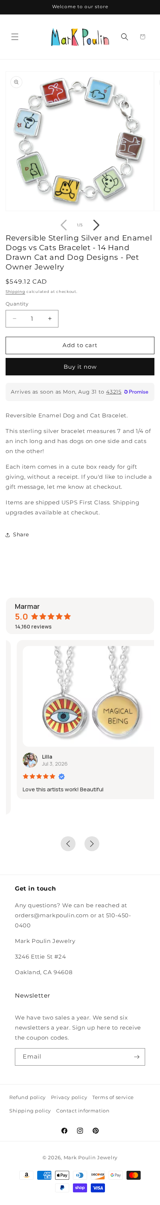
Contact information (82, 1111)
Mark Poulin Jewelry (91, 1157)
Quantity (17, 304)
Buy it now (80, 366)
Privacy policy (69, 1097)
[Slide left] (63, 225)
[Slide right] (96, 225)
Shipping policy (30, 1111)
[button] (15, 37)
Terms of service (113, 1097)
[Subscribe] (136, 1057)
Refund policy (27, 1097)
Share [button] (21, 534)
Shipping (15, 291)
